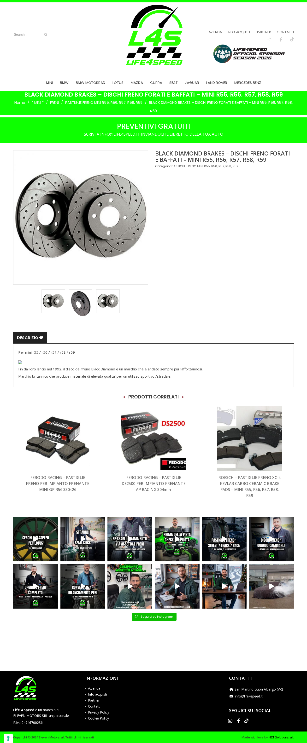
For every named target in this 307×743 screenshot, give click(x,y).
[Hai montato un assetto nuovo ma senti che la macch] (82, 586)
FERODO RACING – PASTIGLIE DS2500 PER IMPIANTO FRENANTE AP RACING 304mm (153, 483)
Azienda (215, 32)
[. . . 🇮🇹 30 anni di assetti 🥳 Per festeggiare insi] (271, 586)
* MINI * (38, 102)
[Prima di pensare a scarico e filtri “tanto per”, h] (177, 586)
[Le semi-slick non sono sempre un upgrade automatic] (82, 539)
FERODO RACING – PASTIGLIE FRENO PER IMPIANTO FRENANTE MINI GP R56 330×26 (57, 483)
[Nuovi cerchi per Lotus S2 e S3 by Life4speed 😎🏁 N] (35, 539)
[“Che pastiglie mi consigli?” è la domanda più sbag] (224, 539)
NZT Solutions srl (281, 737)
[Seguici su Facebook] (280, 39)
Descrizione (30, 337)
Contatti (285, 32)
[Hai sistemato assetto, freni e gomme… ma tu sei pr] (177, 539)
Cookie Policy (98, 718)
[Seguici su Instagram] (269, 39)
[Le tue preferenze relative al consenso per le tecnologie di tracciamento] (8, 738)
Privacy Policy (98, 712)
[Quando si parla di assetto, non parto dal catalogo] (129, 586)
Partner (264, 32)
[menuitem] (49, 82)
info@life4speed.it (249, 696)
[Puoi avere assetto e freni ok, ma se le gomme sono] (129, 539)
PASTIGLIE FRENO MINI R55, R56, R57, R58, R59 (103, 102)
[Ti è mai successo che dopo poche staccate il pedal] (271, 539)
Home (19, 102)
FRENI (54, 102)
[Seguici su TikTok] (292, 39)
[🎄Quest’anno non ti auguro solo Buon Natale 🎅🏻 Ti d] (224, 586)
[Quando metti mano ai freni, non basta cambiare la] (35, 586)
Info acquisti (239, 32)
